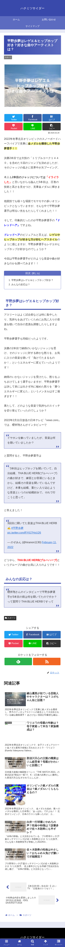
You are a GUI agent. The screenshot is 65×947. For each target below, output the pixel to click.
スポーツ (11, 618)
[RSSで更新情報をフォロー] (46, 661)
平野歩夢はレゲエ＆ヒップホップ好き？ (32, 280)
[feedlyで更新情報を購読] (18, 661)
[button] (58, 534)
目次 (28, 273)
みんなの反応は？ (20, 284)
